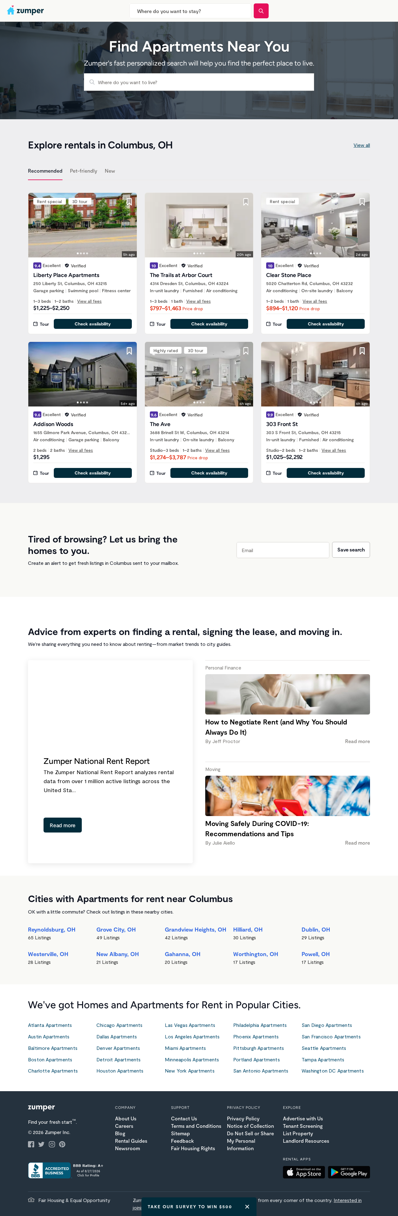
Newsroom (127, 1148)
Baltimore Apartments (52, 1048)
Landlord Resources (306, 1141)
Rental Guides (131, 1141)
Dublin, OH (316, 929)
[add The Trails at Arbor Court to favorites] (246, 202)
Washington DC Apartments (333, 1070)
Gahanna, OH (183, 954)
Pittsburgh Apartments (258, 1048)
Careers (124, 1126)
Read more (63, 825)
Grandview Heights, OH (195, 929)
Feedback (182, 1141)
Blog (120, 1133)
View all (362, 145)
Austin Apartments (48, 1036)
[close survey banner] (247, 1207)
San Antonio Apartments (260, 1070)
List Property (298, 1133)
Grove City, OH (116, 929)
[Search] (261, 10)
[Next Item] (128, 225)
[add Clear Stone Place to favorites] (362, 202)
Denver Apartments (118, 1048)
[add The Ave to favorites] (246, 351)
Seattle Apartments (324, 1048)
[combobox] (190, 10)
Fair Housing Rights (193, 1148)
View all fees (89, 301)
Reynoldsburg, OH (52, 929)
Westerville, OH (48, 954)
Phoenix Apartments (256, 1036)
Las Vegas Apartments (190, 1025)
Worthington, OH (255, 954)
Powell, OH (316, 954)
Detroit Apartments (118, 1059)
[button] (305, 1173)
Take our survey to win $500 (190, 1206)
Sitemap (180, 1133)
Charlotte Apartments (53, 1070)
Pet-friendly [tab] (83, 171)
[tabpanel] (199, 334)
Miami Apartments (185, 1048)
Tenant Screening (303, 1126)
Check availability (93, 323)
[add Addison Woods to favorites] (129, 351)
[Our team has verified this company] (67, 265)
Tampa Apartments (323, 1059)
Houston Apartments (120, 1070)
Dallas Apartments (116, 1036)
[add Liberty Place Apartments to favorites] (129, 202)
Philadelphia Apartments (260, 1025)
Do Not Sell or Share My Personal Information (250, 1140)
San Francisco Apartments (331, 1036)
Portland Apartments (256, 1059)
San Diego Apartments (327, 1025)
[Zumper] (26, 10)
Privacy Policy (243, 1118)
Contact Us (184, 1118)
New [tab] (110, 171)
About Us (126, 1118)
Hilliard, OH (248, 929)
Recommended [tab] (45, 171)
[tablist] (199, 171)
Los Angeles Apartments (192, 1036)
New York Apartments (190, 1070)
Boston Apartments (50, 1059)
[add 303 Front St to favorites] (362, 351)
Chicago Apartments (119, 1025)
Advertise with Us (303, 1118)
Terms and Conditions (196, 1126)
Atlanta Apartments (50, 1025)
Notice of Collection (250, 1126)
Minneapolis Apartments (192, 1059)
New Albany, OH (117, 954)
